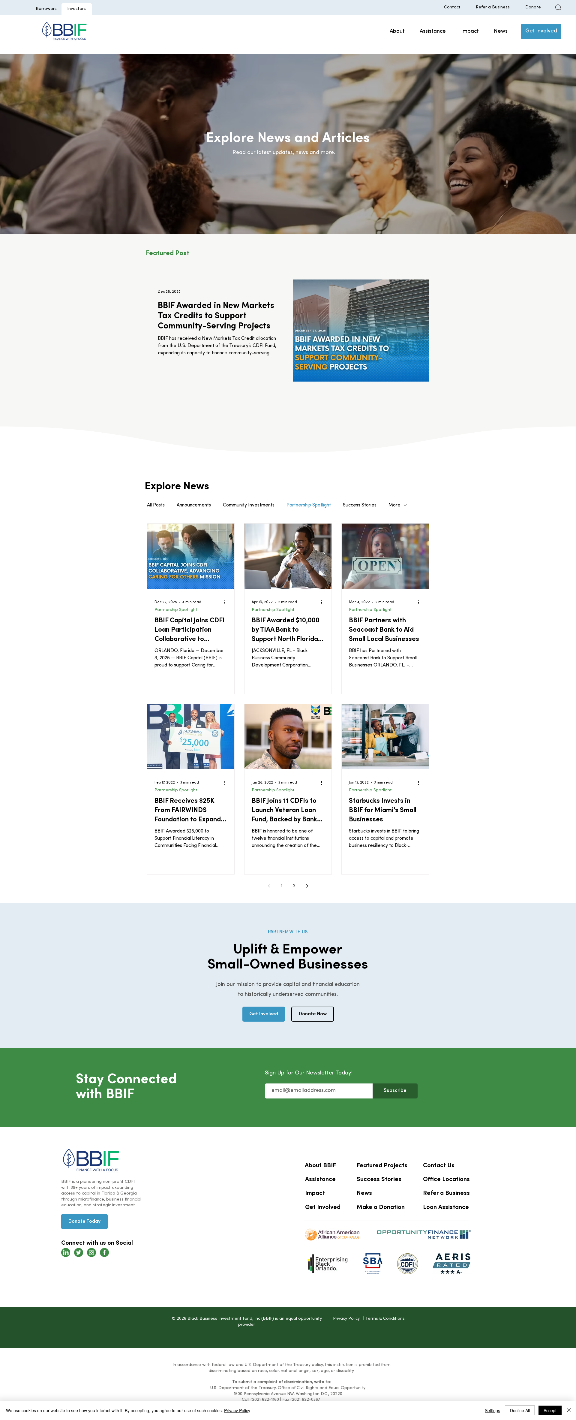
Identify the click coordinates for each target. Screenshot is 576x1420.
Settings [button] (492, 1410)
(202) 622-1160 (264, 1399)
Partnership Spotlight (308, 505)
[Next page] (307, 886)
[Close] (568, 1410)
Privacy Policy (237, 1410)
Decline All (520, 1410)
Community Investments (248, 505)
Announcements (194, 505)
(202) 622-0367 (305, 1399)
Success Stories (359, 505)
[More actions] (226, 602)
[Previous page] (269, 886)
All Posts (156, 505)
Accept (550, 1410)
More (394, 505)
